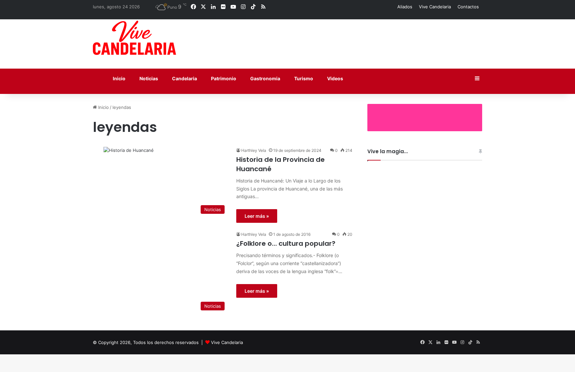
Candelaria (184, 78)
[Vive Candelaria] (134, 38)
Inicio (118, 78)
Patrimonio (223, 78)
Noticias (148, 78)
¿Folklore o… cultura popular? (285, 243)
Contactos (468, 6)
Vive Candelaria (435, 6)
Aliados (404, 6)
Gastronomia (264, 78)
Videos (334, 78)
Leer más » (257, 216)
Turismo (303, 78)
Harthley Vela (253, 150)
